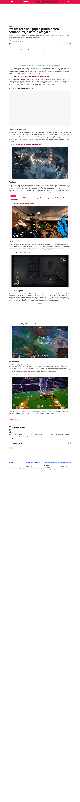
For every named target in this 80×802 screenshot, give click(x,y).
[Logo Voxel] (25, 2)
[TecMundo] (12, 2)
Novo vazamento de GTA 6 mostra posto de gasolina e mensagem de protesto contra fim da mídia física (38, 198)
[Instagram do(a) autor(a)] (12, 438)
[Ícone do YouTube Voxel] (68, 1)
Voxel (10, 26)
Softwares (15, 447)
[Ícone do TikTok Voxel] (70, 1)
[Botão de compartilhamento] (64, 43)
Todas (11, 447)
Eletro (36, 447)
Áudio (40, 447)
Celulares (27, 447)
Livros (32, 447)
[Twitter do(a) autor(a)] (10, 438)
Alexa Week (21, 447)
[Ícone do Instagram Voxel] (65, 1)
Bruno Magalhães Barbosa (18, 40)
